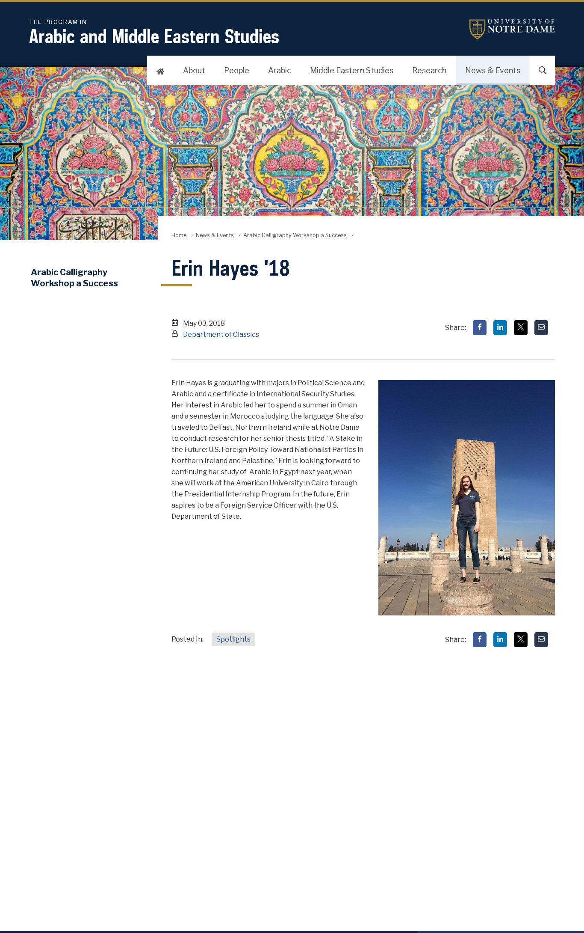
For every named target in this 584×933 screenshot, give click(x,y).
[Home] (160, 71)
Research (429, 70)
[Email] (541, 327)
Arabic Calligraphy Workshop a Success (295, 235)
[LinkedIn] (500, 327)
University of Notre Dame (512, 29)
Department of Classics (221, 334)
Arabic (279, 70)
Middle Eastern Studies (351, 70)
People (236, 70)
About (194, 70)
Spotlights (233, 639)
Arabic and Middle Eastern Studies (154, 33)
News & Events (492, 70)
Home (178, 235)
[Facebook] (480, 327)
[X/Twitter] (521, 327)
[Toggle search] (542, 71)
